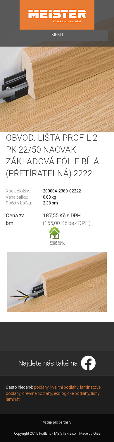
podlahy (41, 387)
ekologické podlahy (71, 393)
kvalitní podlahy (64, 387)
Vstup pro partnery (57, 422)
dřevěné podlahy (37, 393)
